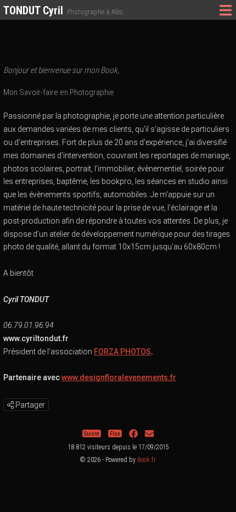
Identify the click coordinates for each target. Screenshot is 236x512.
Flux (115, 433)
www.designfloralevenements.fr (118, 377)
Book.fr (146, 460)
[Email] (149, 433)
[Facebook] (133, 433)
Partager (29, 404)
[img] (10, 405)
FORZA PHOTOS (122, 351)
